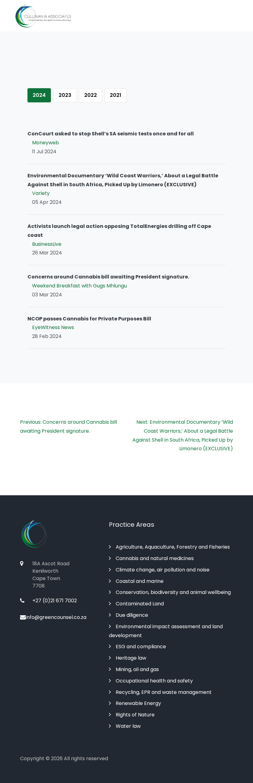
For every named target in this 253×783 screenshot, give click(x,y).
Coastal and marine (140, 581)
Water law (128, 726)
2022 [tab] (90, 95)
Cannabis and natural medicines (155, 558)
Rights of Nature (135, 714)
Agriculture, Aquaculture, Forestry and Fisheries (173, 546)
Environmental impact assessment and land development (166, 631)
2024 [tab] (39, 95)
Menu (230, 15)
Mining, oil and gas (137, 669)
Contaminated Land (140, 603)
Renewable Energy (138, 703)
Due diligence (132, 615)
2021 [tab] (115, 95)
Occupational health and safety (154, 680)
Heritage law (131, 657)
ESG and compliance (141, 646)
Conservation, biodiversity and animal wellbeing (173, 592)
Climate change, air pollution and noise (162, 569)
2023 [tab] (65, 95)
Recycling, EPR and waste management (164, 692)
